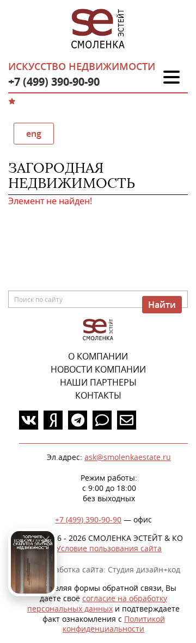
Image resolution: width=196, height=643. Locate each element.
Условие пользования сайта (109, 548)
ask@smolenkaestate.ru (127, 457)
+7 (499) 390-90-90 (54, 81)
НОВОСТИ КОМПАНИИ (98, 369)
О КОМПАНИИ (98, 356)
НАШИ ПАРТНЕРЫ (98, 382)
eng (33, 134)
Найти (162, 305)
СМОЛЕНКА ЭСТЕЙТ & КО (98, 330)
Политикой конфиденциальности (114, 624)
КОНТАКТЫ (98, 395)
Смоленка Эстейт (98, 29)
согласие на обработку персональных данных (97, 603)
